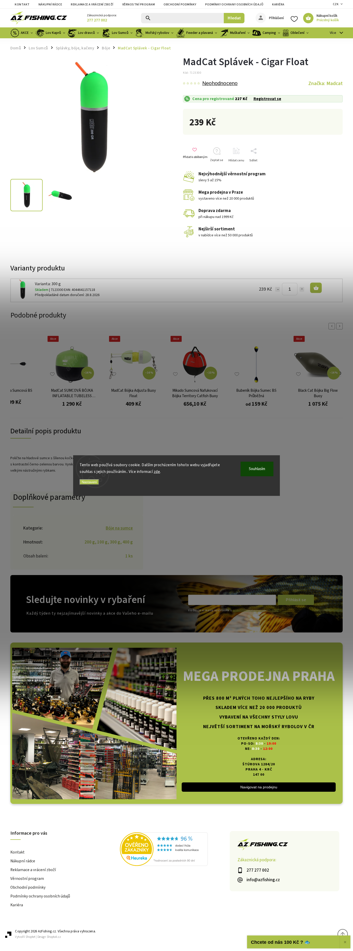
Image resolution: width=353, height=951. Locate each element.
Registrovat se (267, 99)
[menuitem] (22, 32)
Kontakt (22, 4)
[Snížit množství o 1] (277, 289)
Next (340, 326)
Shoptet (30, 937)
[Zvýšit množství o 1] (302, 289)
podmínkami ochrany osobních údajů (256, 610)
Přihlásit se (296, 600)
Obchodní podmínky (180, 4)
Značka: (325, 83)
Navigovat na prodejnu (258, 787)
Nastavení (89, 482)
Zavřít (331, 169)
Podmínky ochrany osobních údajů (234, 4)
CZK (336, 4)
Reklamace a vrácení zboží (92, 4)
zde (157, 471)
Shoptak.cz (54, 937)
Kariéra (278, 4)
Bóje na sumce (119, 528)
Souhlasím (257, 469)
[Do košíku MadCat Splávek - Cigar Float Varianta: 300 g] (316, 288)
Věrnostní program (138, 4)
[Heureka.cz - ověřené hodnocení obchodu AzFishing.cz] (174, 849)
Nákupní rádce (50, 4)
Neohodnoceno (219, 83)
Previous (332, 326)
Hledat (234, 18)
